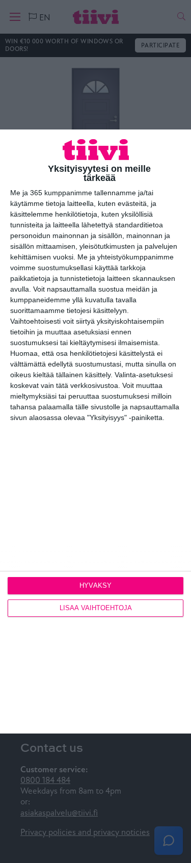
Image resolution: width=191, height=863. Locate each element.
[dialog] (95, 431)
